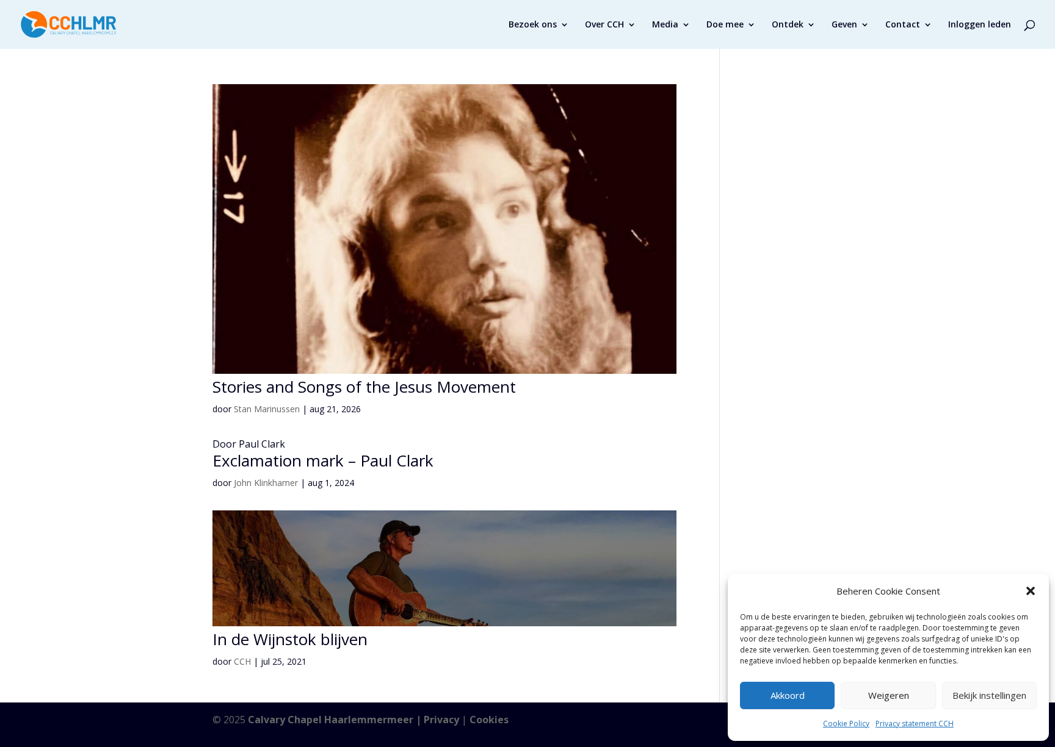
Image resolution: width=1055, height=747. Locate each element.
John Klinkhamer (266, 482)
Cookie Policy (846, 723)
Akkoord (787, 695)
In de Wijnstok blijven (290, 639)
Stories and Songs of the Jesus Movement (364, 387)
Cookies (489, 719)
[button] (1030, 591)
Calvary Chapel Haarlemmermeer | (336, 719)
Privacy (441, 719)
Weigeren (888, 695)
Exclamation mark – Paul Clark (322, 460)
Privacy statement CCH (915, 723)
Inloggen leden (979, 25)
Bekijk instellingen (989, 695)
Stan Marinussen (267, 409)
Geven (844, 25)
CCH (242, 661)
